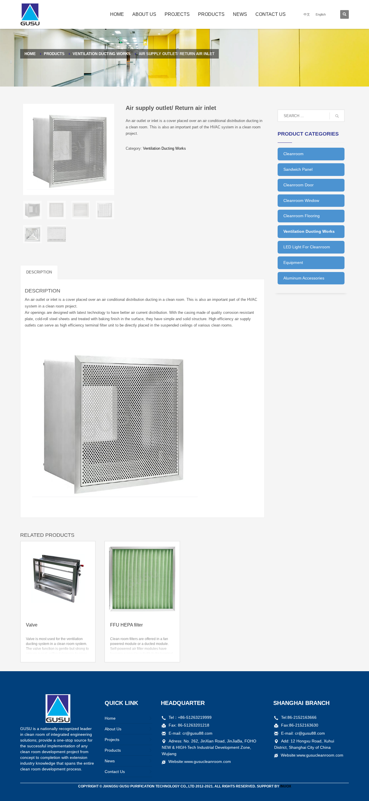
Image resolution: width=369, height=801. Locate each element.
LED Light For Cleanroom (306, 247)
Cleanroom (293, 153)
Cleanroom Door (298, 185)
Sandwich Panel (297, 169)
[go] (337, 116)
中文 (307, 14)
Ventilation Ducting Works (164, 148)
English (321, 14)
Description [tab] (39, 272)
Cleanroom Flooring (301, 215)
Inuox (285, 786)
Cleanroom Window (301, 200)
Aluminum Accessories (303, 278)
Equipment (293, 262)
